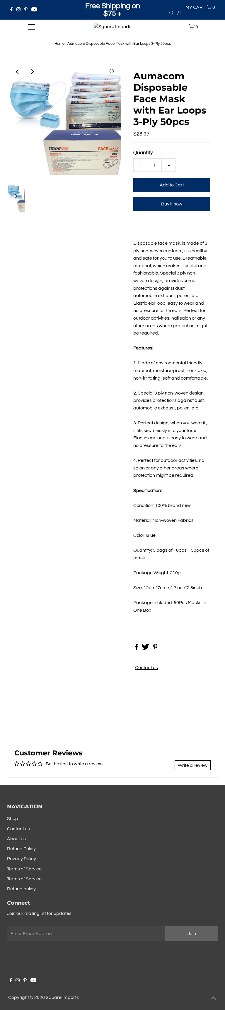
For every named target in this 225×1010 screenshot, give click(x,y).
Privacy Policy (21, 858)
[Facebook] (11, 10)
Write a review (192, 765)
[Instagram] (18, 10)
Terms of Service (24, 869)
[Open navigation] (31, 27)
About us (16, 838)
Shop (12, 818)
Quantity (143, 152)
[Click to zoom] (111, 71)
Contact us (146, 667)
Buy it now (171, 204)
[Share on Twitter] (146, 648)
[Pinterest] (26, 10)
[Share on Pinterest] (155, 648)
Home (59, 44)
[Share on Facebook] (137, 648)
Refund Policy (21, 848)
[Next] (31, 71)
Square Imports (63, 997)
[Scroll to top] (213, 998)
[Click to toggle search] (171, 13)
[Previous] (17, 71)
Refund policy (21, 888)
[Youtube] (34, 10)
